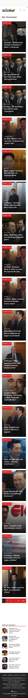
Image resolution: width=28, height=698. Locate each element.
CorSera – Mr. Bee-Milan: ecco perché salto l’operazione (13, 109)
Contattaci (23, 687)
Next (23, 600)
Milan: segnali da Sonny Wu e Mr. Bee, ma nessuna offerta (13, 173)
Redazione (10, 675)
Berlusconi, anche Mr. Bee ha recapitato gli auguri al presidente (12, 333)
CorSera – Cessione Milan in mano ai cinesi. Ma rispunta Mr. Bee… (13, 269)
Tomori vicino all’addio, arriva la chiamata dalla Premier (14, 646)
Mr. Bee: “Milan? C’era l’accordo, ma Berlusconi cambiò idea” (14, 141)
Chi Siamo (4, 675)
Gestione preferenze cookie (22, 696)
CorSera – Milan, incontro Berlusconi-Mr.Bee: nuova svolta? (14, 301)
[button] (20, 10)
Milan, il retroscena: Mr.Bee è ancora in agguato (11, 429)
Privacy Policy (17, 675)
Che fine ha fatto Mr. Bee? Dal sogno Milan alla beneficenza (12, 77)
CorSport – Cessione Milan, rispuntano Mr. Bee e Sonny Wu (12, 205)
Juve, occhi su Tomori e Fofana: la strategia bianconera (14, 659)
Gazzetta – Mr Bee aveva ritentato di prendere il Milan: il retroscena (13, 45)
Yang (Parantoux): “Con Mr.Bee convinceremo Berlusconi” (13, 493)
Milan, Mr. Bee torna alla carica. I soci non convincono (13, 461)
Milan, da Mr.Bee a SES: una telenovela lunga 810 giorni (13, 237)
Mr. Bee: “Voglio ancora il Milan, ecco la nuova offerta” (14, 590)
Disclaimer (23, 675)
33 (18, 600)
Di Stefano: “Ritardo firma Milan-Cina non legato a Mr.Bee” (12, 558)
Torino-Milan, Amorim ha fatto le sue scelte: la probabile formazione (15, 666)
